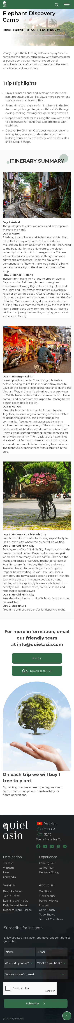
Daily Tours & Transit (15, 905)
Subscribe (34, 1003)
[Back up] (66, 1015)
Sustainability (47, 896)
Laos (6, 872)
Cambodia (9, 877)
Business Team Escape (17, 910)
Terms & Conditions (51, 919)
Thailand (8, 863)
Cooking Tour (47, 863)
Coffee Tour (46, 867)
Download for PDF (39, 670)
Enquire (37, 658)
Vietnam (8, 867)
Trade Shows (47, 914)
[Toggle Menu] (67, 4)
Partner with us (48, 900)
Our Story (45, 891)
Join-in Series (11, 896)
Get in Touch (47, 910)
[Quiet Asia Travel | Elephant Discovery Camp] (4, 4)
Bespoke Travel (12, 891)
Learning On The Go (15, 900)
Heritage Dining (49, 872)
